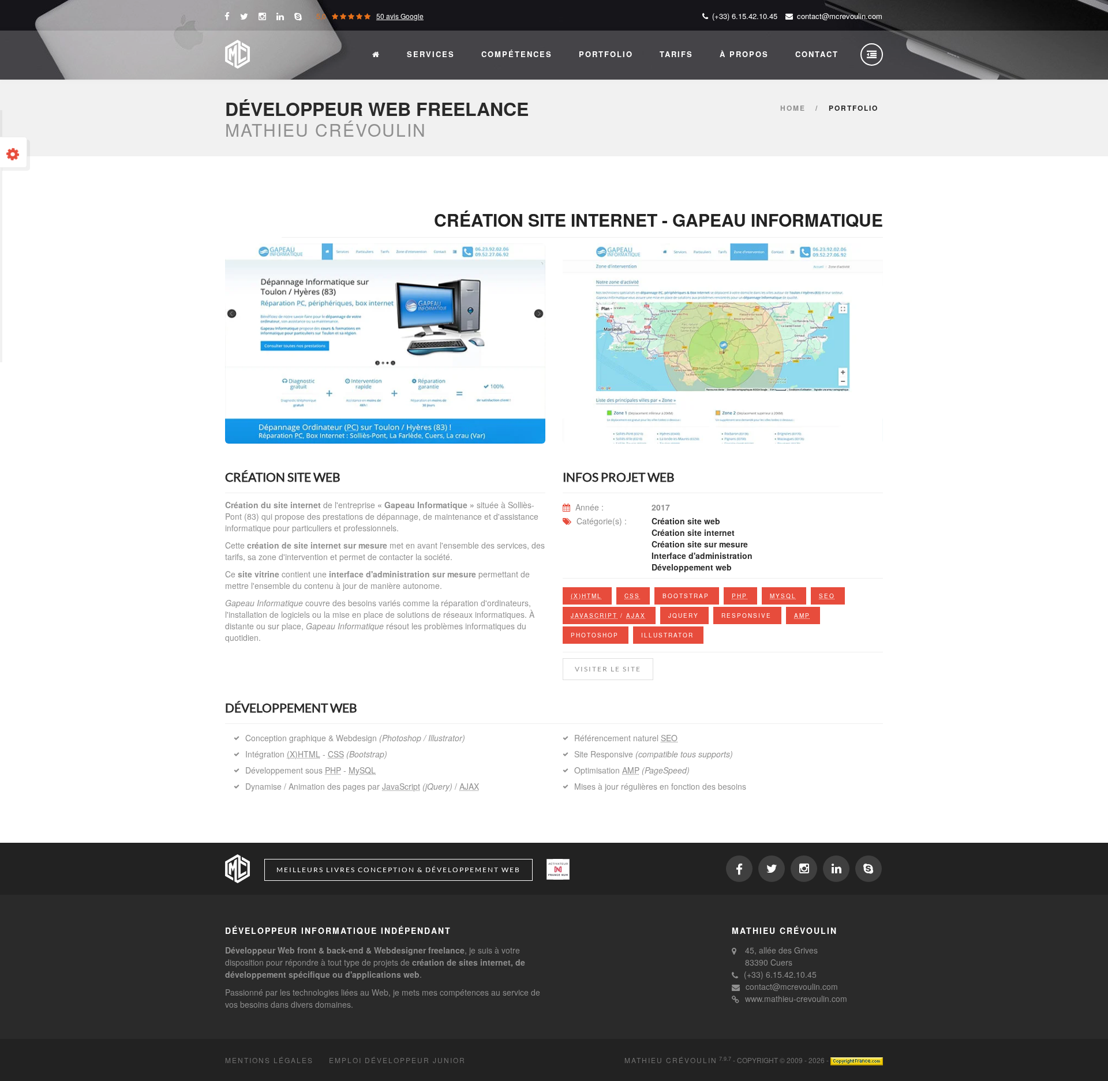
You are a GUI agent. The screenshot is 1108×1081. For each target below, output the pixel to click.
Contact (817, 53)
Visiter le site (608, 669)
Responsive (746, 615)
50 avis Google (400, 16)
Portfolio (606, 53)
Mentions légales (269, 1060)
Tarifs (676, 53)
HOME (793, 108)
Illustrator (667, 635)
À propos (744, 53)
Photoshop (595, 635)
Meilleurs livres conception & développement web (398, 869)
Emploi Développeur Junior (397, 1060)
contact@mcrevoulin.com (838, 15)
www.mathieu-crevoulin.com (796, 998)
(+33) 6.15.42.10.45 (780, 974)
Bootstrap (685, 596)
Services (431, 53)
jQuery (683, 615)
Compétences (516, 53)
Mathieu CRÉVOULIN (670, 1060)
